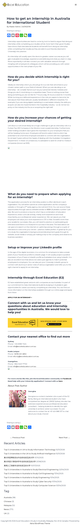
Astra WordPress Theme (40, 523)
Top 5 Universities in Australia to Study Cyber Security (27, 481)
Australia (8, 497)
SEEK (49, 209)
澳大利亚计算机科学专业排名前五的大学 (20, 461)
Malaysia (7, 505)
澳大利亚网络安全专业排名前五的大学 (19, 458)
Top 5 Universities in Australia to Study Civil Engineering (29, 473)
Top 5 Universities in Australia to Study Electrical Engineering (31, 469)
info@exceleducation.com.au (24, 346)
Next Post (64, 437)
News (6, 509)
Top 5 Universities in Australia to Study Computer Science (29, 485)
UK (5, 513)
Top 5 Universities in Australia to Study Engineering (27, 477)
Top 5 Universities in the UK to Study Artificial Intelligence (29, 454)
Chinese (7, 501)
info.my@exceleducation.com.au (26, 356)
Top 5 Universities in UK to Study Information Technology (29, 450)
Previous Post (17, 437)
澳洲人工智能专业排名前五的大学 (17, 466)
